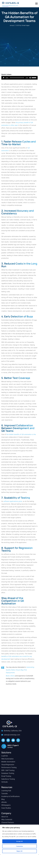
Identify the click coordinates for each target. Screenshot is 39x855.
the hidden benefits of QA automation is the (21, 434)
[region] (19, 840)
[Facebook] (8, 740)
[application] (19, 78)
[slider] (34, 77)
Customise (19, 846)
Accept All (19, 841)
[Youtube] (13, 740)
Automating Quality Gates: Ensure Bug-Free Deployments (20, 669)
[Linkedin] (3, 740)
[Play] (4, 78)
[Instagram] (18, 740)
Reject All (19, 851)
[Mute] (30, 78)
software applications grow (13, 501)
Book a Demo (10, 676)
